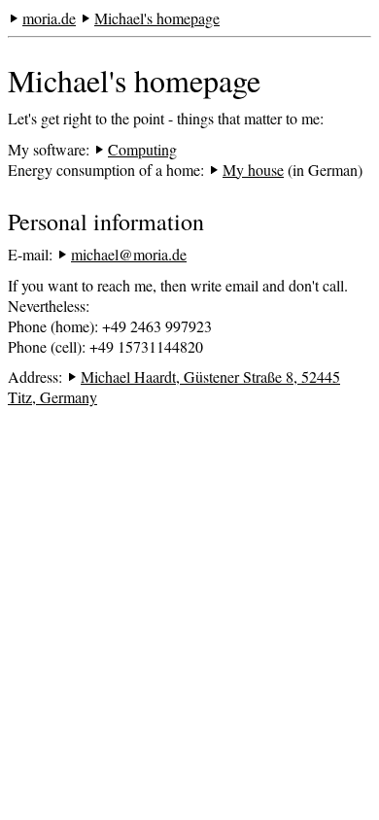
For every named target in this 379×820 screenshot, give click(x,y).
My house (253, 169)
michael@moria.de (129, 254)
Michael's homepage (157, 18)
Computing (142, 149)
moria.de (49, 18)
